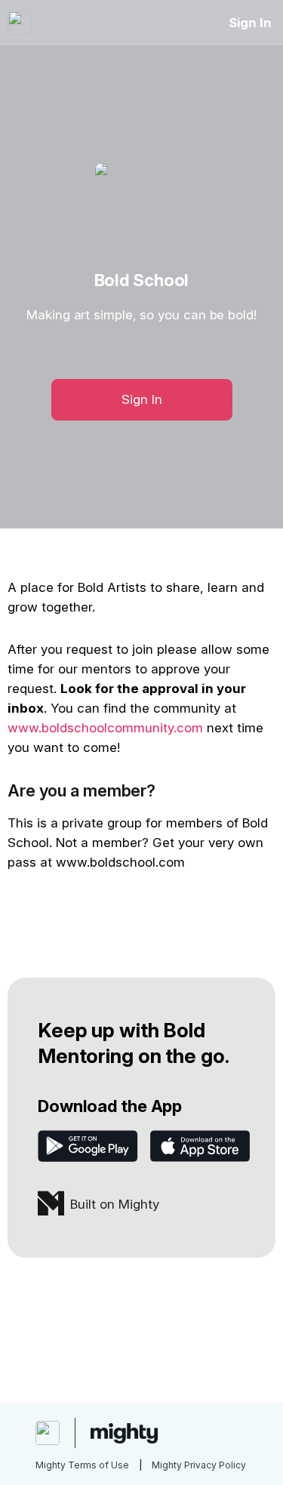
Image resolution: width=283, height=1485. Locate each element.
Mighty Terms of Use (82, 1465)
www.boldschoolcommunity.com (105, 727)
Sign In (250, 22)
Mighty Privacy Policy (199, 1465)
